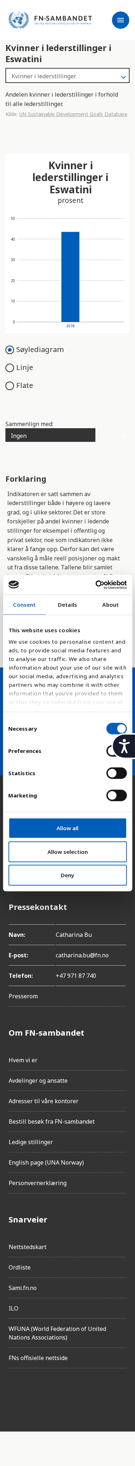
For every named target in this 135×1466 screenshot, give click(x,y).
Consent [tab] (24, 604)
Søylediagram (40, 349)
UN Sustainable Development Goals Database (73, 114)
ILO (13, 1308)
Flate (24, 385)
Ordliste (20, 1267)
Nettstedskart (27, 1247)
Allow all (67, 828)
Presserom (23, 996)
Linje (24, 367)
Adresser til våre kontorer (43, 1101)
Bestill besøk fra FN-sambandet (52, 1121)
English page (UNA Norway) (46, 1162)
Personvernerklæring (38, 1183)
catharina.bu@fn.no (82, 955)
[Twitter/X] (75, 1394)
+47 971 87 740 (76, 976)
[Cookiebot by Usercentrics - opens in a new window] (96, 584)
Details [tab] (67, 604)
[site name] (50, 20)
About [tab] (110, 604)
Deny (67, 875)
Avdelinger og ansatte (38, 1081)
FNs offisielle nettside (38, 1358)
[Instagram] (34, 1394)
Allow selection (68, 851)
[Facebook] (14, 1394)
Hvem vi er (23, 1060)
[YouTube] (95, 1394)
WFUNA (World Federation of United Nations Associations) (57, 1333)
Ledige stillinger (31, 1142)
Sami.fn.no (23, 1288)
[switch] (116, 773)
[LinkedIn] (54, 1394)
